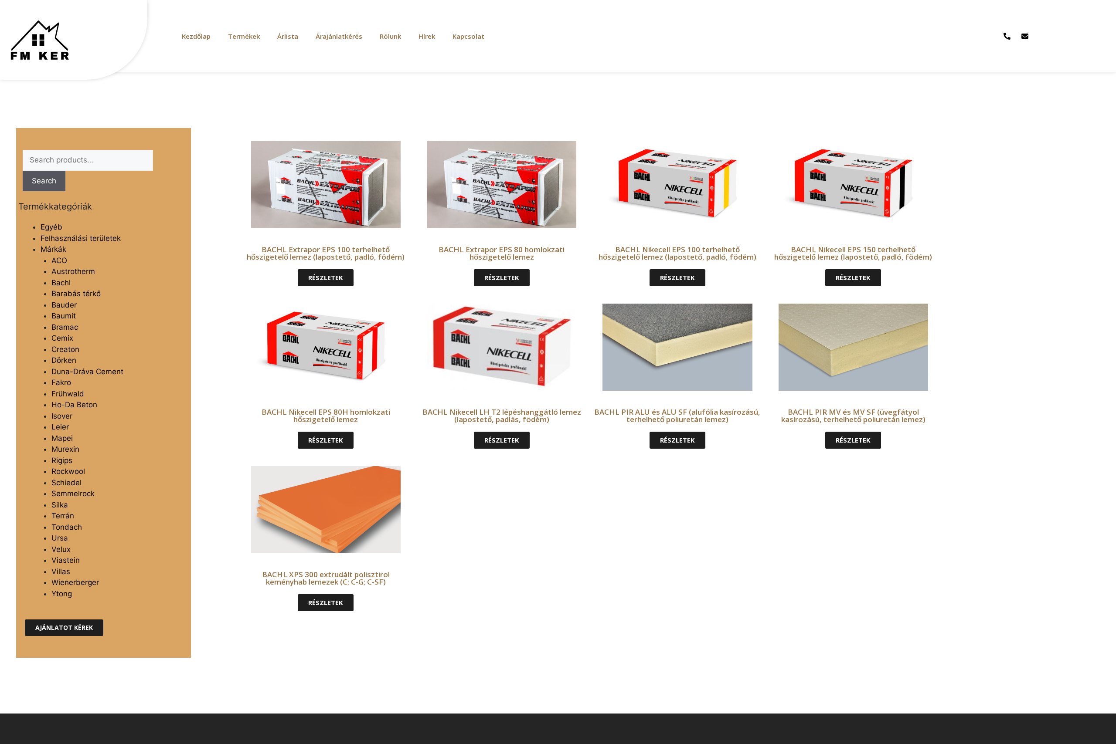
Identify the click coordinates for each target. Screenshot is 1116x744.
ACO (59, 260)
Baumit (63, 315)
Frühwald (67, 393)
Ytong (61, 593)
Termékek (244, 36)
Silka (59, 505)
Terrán (62, 515)
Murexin (65, 449)
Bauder (64, 305)
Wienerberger (75, 582)
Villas (60, 571)
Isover (61, 416)
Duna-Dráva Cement (87, 371)
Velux (61, 549)
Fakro (61, 382)
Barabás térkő (76, 293)
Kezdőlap (196, 36)
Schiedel (66, 482)
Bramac (64, 327)
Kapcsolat (468, 36)
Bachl (61, 282)
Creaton (65, 349)
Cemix (62, 338)
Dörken (63, 360)
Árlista (287, 36)
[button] (64, 627)
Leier (60, 427)
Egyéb (51, 227)
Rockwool (68, 471)
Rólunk (390, 36)
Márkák (53, 249)
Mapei (62, 438)
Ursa (59, 538)
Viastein (65, 560)
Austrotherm (73, 271)
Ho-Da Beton (74, 404)
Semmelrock (73, 493)
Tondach (66, 527)
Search (44, 180)
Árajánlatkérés (339, 36)
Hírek (426, 36)
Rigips (61, 460)
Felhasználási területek (81, 238)
